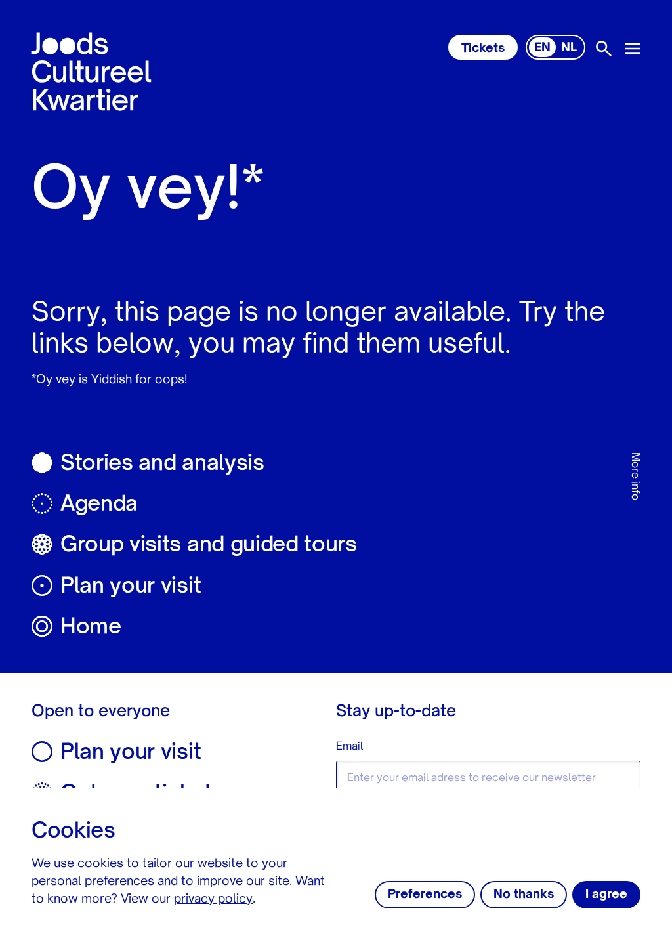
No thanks (524, 895)
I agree (606, 895)
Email (349, 747)
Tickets (483, 48)
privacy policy (213, 899)
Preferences (425, 895)
